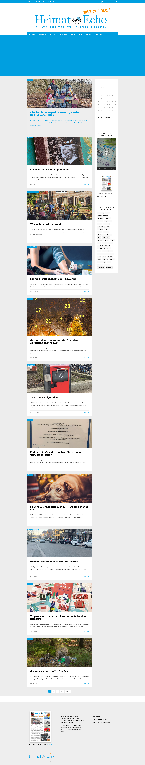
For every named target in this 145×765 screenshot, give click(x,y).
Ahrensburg (101, 213)
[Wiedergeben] (99, 169)
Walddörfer (107, 264)
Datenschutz (47, 761)
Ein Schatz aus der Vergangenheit (50, 169)
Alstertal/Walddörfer (103, 215)
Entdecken (99, 34)
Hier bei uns (42, 34)
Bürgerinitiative (108, 221)
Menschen (107, 245)
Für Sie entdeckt (31, 365)
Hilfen (99, 237)
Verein (109, 262)
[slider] (105, 168)
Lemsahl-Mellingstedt (108, 243)
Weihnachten (101, 267)
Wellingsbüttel (109, 267)
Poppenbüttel (110, 253)
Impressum (40, 761)
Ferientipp (100, 229)
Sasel (99, 256)
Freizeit (99, 232)
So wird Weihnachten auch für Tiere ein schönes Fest (59, 508)
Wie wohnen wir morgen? (45, 224)
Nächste (68, 691)
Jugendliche (100, 240)
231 (62, 691)
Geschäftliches (101, 234)
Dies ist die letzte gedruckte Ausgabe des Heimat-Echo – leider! (55, 113)
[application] (106, 154)
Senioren (110, 256)
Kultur (99, 243)
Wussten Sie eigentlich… (45, 397)
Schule (104, 256)
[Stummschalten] (111, 169)
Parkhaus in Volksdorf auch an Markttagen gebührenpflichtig (55, 453)
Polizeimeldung (101, 253)
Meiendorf (100, 245)
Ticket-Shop (63, 34)
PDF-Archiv (103, 196)
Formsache (107, 229)
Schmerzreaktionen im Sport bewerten (53, 279)
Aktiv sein (53, 34)
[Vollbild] (113, 169)
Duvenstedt (106, 224)
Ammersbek (101, 218)
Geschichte (106, 232)
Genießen (89, 34)
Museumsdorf (107, 248)
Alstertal (107, 213)
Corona (100, 224)
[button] (106, 154)
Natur (99, 251)
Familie (107, 226)
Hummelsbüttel (106, 237)
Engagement (101, 226)
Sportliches (105, 259)
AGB (52, 761)
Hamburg (109, 234)
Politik (111, 251)
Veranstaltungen (76, 34)
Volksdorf (100, 264)
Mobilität (100, 248)
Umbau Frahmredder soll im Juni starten (54, 561)
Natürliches (105, 251)
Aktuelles (32, 34)
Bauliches (108, 218)
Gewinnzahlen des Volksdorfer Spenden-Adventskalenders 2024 (54, 341)
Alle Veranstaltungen (104, 124)
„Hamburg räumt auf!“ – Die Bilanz (50, 671)
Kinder (106, 240)
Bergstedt (100, 221)
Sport (99, 259)
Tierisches (112, 259)
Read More (86, 129)
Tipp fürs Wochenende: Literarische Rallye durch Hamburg (59, 617)
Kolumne (112, 240)
